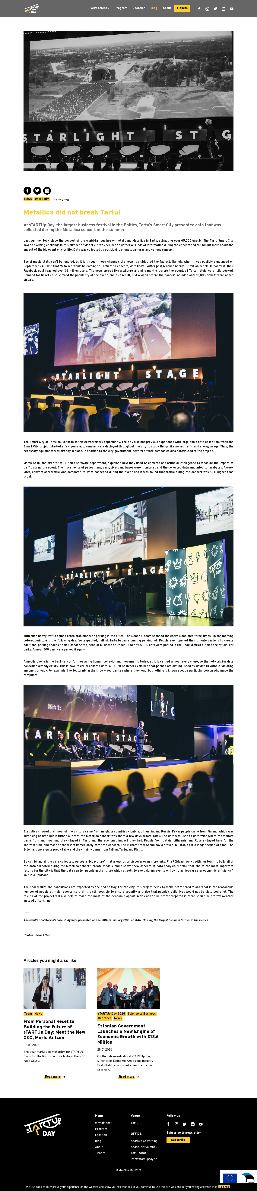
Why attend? (100, 8)
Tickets (182, 8)
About (167, 8)
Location (139, 8)
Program (121, 8)
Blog (154, 8)
